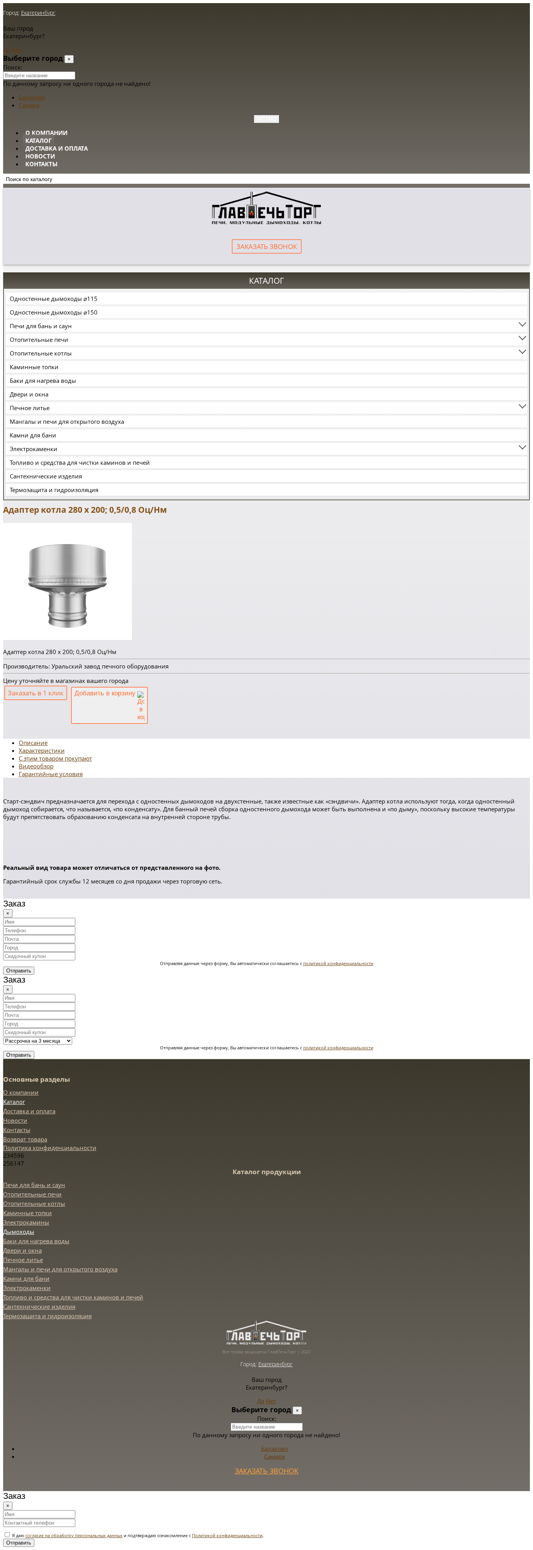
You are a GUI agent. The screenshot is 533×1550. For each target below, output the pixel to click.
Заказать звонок (266, 246)
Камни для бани (33, 435)
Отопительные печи (39, 339)
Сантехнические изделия (46, 476)
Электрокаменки (33, 449)
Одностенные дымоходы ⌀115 (54, 298)
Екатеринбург (38, 12)
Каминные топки (34, 367)
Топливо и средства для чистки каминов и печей (80, 462)
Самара (29, 105)
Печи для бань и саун (41, 326)
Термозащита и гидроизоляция (54, 490)
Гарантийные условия (51, 774)
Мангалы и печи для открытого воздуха (67, 421)
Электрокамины (26, 1222)
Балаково (32, 97)
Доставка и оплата (56, 148)
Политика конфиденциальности (49, 1148)
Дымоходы (18, 1231)
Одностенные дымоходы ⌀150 (54, 312)
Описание (33, 743)
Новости (40, 156)
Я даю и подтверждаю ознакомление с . (137, 1535)
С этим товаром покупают (55, 758)
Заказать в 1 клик (36, 692)
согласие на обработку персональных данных (74, 1535)
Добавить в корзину (106, 693)
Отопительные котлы (41, 353)
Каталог (38, 140)
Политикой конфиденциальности (227, 1535)
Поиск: (12, 67)
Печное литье (30, 408)
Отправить (18, 971)
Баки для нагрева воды (43, 380)
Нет (17, 49)
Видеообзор (36, 766)
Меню (266, 119)
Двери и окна (29, 394)
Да (6, 49)
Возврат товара (25, 1139)
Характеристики (42, 750)
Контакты (41, 164)
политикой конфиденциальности (338, 963)
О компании (46, 133)
